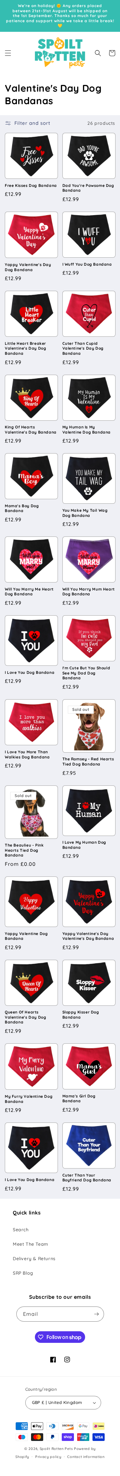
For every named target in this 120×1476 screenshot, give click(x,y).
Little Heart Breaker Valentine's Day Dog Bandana (25, 348)
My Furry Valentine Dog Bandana (28, 1099)
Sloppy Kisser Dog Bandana (80, 1015)
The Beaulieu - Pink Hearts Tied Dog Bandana (24, 850)
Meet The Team (30, 1244)
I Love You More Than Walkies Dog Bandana (27, 754)
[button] (8, 53)
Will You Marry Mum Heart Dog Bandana (88, 592)
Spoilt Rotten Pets (56, 1448)
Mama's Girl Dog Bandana (79, 1099)
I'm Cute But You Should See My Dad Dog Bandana (86, 672)
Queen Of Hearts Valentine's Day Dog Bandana (25, 1017)
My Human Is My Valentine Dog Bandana (86, 430)
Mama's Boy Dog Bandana (22, 508)
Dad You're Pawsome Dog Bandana (88, 188)
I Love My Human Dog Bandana (84, 845)
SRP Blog (23, 1273)
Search (21, 1230)
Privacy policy (48, 1456)
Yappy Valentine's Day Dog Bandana (28, 267)
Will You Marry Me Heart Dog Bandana (29, 592)
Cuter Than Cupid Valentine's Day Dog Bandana (83, 348)
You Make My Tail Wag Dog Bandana (85, 513)
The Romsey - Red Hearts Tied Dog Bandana (88, 761)
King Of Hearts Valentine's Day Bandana (31, 430)
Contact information (85, 1456)
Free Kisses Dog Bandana (31, 185)
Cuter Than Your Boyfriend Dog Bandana (87, 1178)
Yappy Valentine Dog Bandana (26, 936)
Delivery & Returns (34, 1258)
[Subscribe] (97, 1314)
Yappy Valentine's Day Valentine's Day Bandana (88, 936)
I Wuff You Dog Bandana (87, 264)
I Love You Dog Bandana (29, 672)
